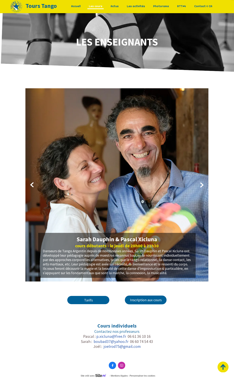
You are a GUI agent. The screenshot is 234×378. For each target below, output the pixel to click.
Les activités (136, 6)
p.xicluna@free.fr (111, 336)
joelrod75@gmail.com (122, 346)
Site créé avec (88, 376)
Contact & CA (203, 6)
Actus (115, 6)
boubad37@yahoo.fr (111, 341)
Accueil (76, 6)
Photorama (161, 6)
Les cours (95, 6)
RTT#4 (181, 6)
